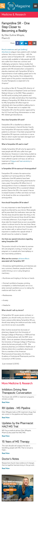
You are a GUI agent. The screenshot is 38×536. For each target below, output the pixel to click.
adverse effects (23, 259)
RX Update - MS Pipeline (16, 408)
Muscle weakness (8, 50)
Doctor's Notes (10, 458)
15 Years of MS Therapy (15, 441)
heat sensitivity (25, 161)
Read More (6, 402)
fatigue (13, 161)
